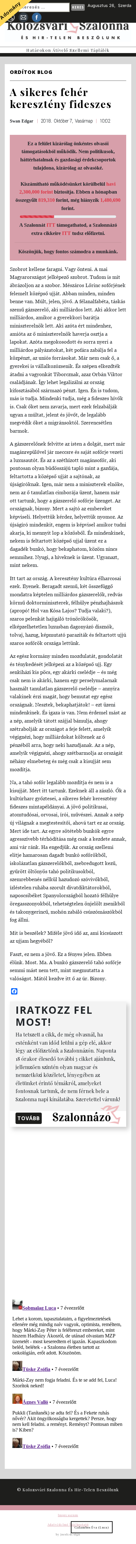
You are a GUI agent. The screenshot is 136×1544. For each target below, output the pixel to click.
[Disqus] (68, 1212)
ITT (50, 225)
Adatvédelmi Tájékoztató (68, 1524)
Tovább (28, 1118)
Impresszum (68, 1515)
